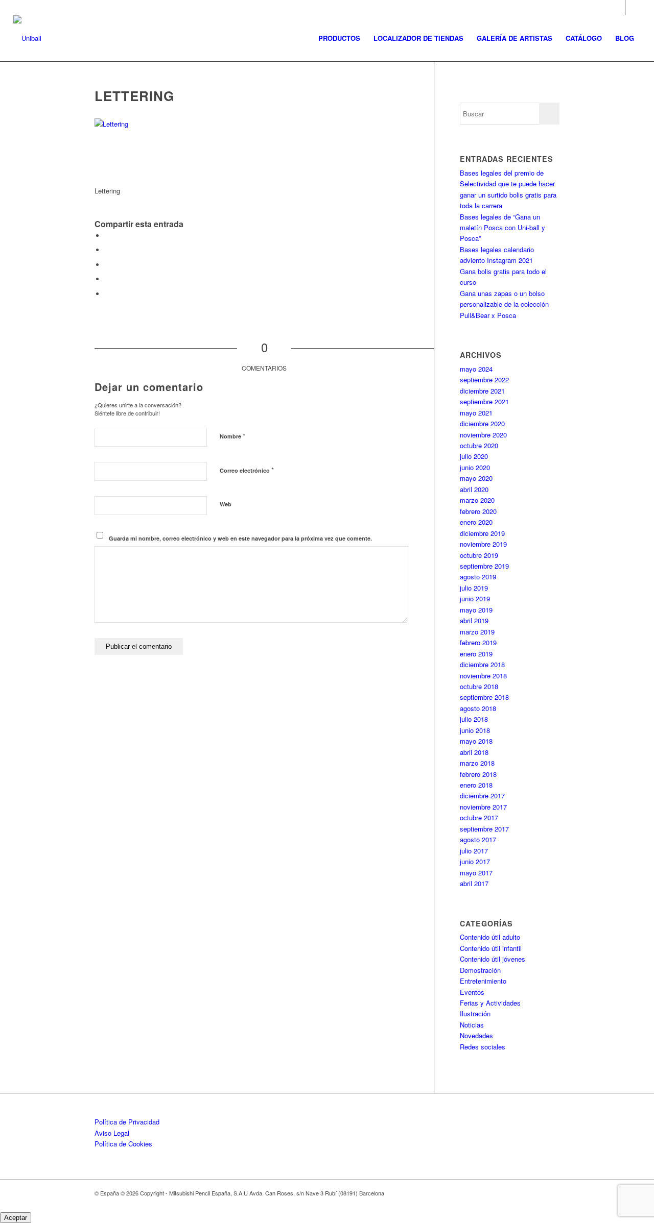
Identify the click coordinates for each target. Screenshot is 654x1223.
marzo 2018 (477, 763)
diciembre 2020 (482, 423)
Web (225, 504)
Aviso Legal (112, 1133)
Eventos (472, 992)
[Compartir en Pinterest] (107, 279)
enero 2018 (476, 785)
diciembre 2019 (482, 533)
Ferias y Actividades (490, 1003)
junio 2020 (475, 467)
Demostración (480, 970)
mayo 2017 (476, 872)
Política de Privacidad (127, 1122)
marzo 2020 (477, 500)
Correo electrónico (247, 470)
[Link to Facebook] (633, 7)
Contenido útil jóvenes (492, 959)
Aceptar (15, 1217)
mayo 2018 (476, 741)
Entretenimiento (483, 981)
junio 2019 (475, 598)
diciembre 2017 (482, 795)
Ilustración (475, 1013)
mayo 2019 (476, 610)
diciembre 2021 (482, 391)
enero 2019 (476, 653)
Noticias (472, 1025)
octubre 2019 (479, 555)
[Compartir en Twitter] (107, 250)
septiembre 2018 (484, 697)
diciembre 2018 (482, 664)
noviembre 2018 (483, 675)
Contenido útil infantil (491, 948)
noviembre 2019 (483, 544)
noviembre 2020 (483, 434)
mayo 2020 (476, 478)
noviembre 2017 (483, 807)
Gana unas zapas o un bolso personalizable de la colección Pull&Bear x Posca (504, 304)
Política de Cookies (123, 1143)
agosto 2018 (478, 708)
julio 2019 (474, 588)
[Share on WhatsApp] (107, 265)
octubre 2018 (479, 686)
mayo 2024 (476, 369)
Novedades (476, 1035)
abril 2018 (474, 752)
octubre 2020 (479, 445)
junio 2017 (475, 861)
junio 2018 (475, 730)
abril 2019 (474, 620)
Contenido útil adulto (490, 937)
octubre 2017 (479, 817)
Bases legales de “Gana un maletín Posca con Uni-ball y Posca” (502, 227)
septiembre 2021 (484, 401)
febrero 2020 (478, 511)
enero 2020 (476, 522)
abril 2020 (474, 489)
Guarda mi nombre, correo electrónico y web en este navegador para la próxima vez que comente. (240, 538)
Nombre (232, 436)
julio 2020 (474, 456)
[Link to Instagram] (617, 7)
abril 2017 (474, 883)
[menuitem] (339, 38)
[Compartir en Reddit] (107, 294)
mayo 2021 (476, 413)
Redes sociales (482, 1046)
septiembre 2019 (484, 566)
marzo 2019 (477, 632)
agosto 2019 (478, 576)
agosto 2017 (478, 839)
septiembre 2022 (484, 379)
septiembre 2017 (484, 829)
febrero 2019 (478, 642)
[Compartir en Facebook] (107, 235)
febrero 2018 (478, 774)
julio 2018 (474, 719)
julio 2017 (474, 850)
